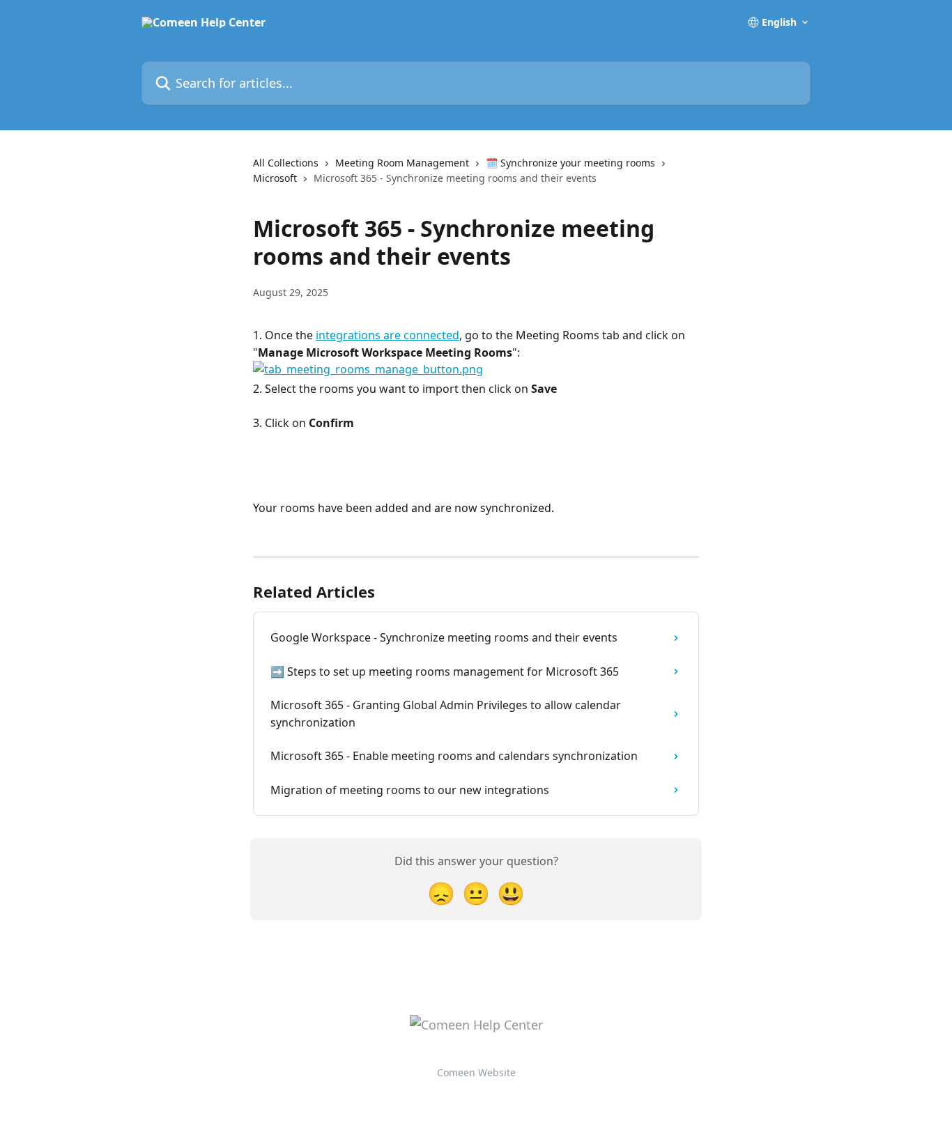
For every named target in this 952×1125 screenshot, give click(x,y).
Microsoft (275, 178)
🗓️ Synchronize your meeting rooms (570, 162)
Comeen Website (476, 1072)
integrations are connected (387, 335)
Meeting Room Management (402, 162)
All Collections (285, 162)
